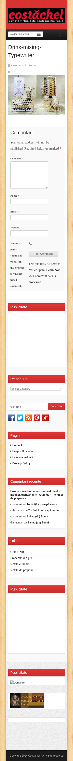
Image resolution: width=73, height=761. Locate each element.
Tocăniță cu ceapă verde (42, 504)
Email (14, 211)
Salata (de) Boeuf (37, 516)
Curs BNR (17, 552)
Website (14, 227)
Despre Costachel (23, 451)
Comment (17, 158)
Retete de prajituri (21, 570)
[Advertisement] (41, 340)
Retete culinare (19, 564)
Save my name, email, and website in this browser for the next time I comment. (17, 264)
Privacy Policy (21, 463)
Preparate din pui (21, 558)
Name (14, 195)
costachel (31, 65)
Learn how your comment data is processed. (44, 276)
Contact (17, 445)
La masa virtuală (22, 457)
